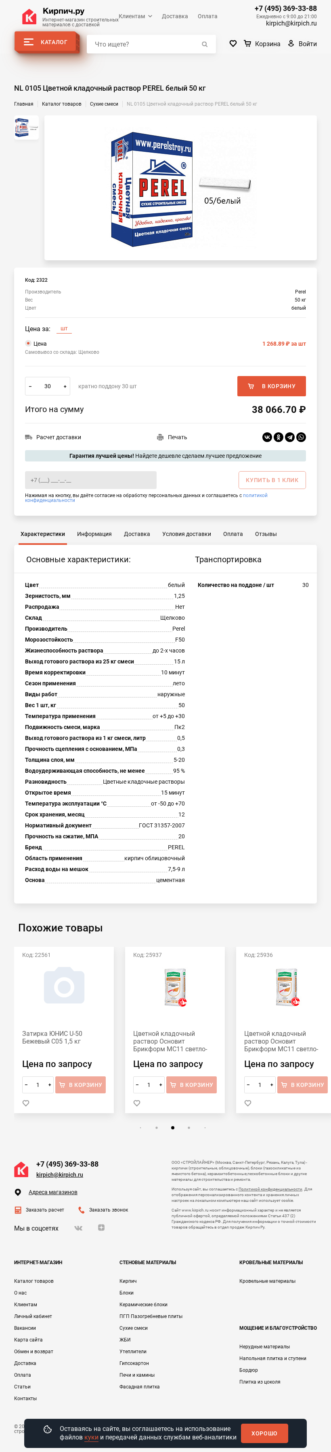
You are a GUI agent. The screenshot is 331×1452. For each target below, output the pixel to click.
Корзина (268, 44)
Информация (94, 534)
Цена (170, 343)
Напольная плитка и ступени (272, 1358)
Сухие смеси (133, 1328)
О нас (20, 1293)
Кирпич (128, 1281)
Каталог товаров (34, 1281)
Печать (177, 437)
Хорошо (264, 1433)
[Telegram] (290, 437)
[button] (140, 1128)
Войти (308, 44)
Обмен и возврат (33, 1351)
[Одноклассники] (278, 437)
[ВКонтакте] (267, 437)
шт (64, 328)
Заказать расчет (45, 1210)
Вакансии (25, 1328)
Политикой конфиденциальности (270, 1189)
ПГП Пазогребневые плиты (150, 1316)
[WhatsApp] (301, 437)
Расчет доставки (58, 437)
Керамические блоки (143, 1304)
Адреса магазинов (53, 1192)
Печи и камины (137, 1375)
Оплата (208, 16)
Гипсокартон (134, 1363)
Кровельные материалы (267, 1281)
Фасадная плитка (139, 1387)
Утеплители (133, 1351)
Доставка (175, 16)
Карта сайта (28, 1340)
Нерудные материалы (264, 1347)
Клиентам (132, 16)
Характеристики (43, 534)
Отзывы (266, 534)
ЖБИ (125, 1340)
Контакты (25, 1398)
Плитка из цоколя (260, 1382)
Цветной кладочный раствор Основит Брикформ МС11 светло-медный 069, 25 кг (170, 1041)
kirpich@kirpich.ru (291, 23)
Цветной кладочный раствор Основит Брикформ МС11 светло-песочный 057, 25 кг (281, 1041)
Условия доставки (186, 534)
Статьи (22, 1387)
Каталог (54, 42)
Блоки (126, 1293)
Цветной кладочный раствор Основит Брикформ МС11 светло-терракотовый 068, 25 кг (59, 1041)
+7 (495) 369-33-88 (286, 8)
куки (91, 1437)
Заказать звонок (108, 1210)
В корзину (278, 386)
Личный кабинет (33, 1316)
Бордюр (248, 1370)
